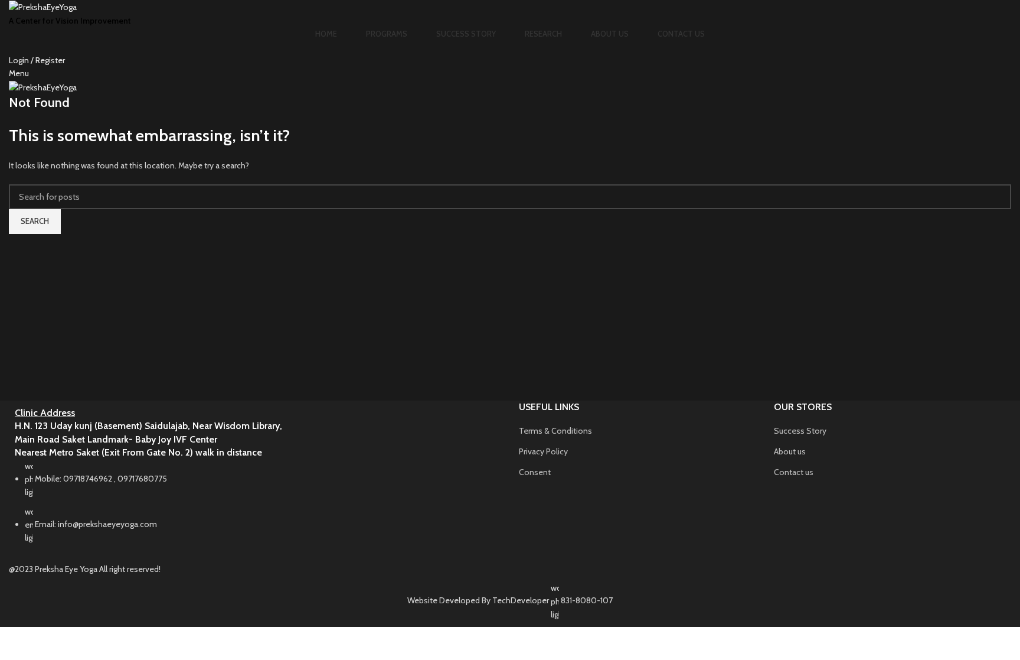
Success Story (800, 430)
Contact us (793, 472)
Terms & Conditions (555, 430)
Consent (535, 472)
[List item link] (255, 508)
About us (790, 451)
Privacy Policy (543, 451)
